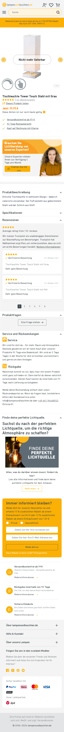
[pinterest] (18, 670)
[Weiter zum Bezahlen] (45, 306)
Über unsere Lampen (18, 642)
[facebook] (7, 670)
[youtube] (23, 670)
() (25, 100)
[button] (32, 22)
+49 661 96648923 (48, 401)
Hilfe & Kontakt (14, 634)
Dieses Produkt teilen (17, 103)
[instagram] (12, 670)
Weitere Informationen (48, 247)
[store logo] (17, 5)
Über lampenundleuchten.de (22, 625)
